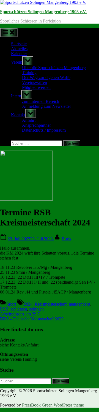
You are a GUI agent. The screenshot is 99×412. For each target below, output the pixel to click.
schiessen (19, 309)
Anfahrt (28, 120)
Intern (16, 96)
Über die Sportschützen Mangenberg (54, 67)
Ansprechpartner (36, 125)
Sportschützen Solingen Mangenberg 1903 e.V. (43, 11)
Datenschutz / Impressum (44, 130)
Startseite (19, 43)
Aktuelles (19, 48)
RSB (4, 309)
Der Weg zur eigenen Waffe (46, 77)
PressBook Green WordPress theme (53, 405)
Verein (16, 62)
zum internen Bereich (40, 101)
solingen (36, 309)
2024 (28, 304)
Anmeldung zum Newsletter (46, 106)
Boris (66, 238)
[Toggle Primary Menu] (9, 32)
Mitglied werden (36, 87)
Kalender (19, 53)
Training (29, 72)
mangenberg (79, 304)
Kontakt (18, 114)
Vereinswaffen (34, 82)
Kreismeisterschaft (51, 304)
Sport (11, 304)
